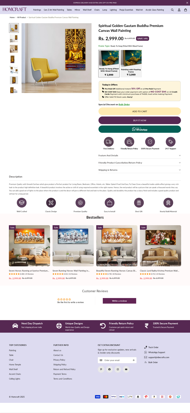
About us (57, 350)
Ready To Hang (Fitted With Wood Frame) (108, 63)
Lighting (113, 10)
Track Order (153, 347)
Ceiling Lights (14, 379)
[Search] (172, 10)
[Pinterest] (101, 369)
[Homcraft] (14, 10)
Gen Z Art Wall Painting (54, 10)
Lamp (104, 10)
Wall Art (139, 10)
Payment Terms (59, 374)
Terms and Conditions (62, 379)
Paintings (37, 10)
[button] (185, 10)
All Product (21, 17)
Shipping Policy (59, 364)
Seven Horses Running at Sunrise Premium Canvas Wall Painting (28, 270)
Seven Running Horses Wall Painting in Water (70, 270)
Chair (11, 360)
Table (11, 355)
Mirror (77, 10)
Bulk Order (124, 104)
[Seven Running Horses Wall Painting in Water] (73, 245)
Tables (69, 10)
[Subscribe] (133, 360)
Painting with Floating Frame (131, 63)
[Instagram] (117, 369)
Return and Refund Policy (64, 369)
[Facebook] (109, 369)
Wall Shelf (87, 10)
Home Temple (15, 364)
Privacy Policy (59, 360)
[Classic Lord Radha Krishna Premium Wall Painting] (160, 245)
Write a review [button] (119, 300)
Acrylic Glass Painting (155, 10)
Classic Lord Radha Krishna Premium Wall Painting (159, 270)
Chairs (97, 10)
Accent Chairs (15, 374)
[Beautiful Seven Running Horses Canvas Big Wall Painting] (116, 245)
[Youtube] (126, 369)
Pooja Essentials (126, 10)
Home (12, 17)
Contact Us (58, 355)
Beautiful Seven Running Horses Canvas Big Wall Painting (116, 270)
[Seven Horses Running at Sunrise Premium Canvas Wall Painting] (29, 245)
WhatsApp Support (156, 352)
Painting (12, 350)
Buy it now (139, 120)
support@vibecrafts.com (158, 357)
